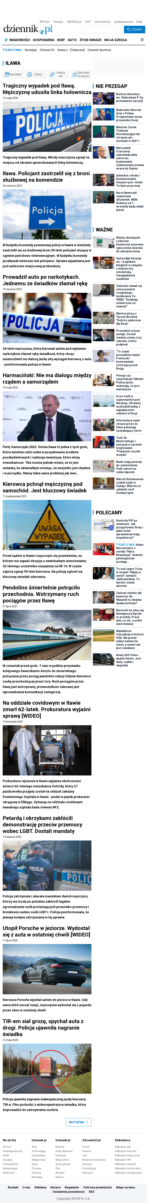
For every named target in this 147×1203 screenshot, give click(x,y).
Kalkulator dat (123, 1146)
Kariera (56, 1187)
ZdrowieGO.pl (102, 21)
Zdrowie (36, 1168)
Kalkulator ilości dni (125, 1151)
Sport (35, 1164)
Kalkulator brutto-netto (128, 1168)
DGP (88, 21)
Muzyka (60, 1172)
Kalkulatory (122, 1140)
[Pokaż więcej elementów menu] (142, 40)
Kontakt (13, 1187)
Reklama (40, 1187)
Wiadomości (39, 1159)
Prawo (86, 1146)
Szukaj (137, 29)
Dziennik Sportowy (99, 50)
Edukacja (61, 1155)
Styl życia (87, 1172)
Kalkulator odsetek (125, 1164)
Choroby (87, 1164)
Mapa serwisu (125, 1187)
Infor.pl (7, 1146)
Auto (34, 1146)
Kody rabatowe (64, 1151)
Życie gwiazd (63, 1164)
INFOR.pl (44, 21)
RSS (91, 1191)
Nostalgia (31, 50)
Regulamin (72, 1187)
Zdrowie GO (47, 50)
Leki (84, 1155)
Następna (76, 1122)
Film (58, 1168)
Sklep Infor (9, 1172)
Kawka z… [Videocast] (71, 50)
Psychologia (89, 1168)
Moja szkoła (62, 1159)
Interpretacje (10, 1168)
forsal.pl (58, 21)
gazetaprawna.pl (123, 21)
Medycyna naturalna (93, 1159)
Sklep (139, 21)
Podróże (36, 1172)
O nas (26, 1187)
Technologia (39, 1151)
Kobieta (60, 1146)
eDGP (6, 1155)
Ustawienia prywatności (69, 1191)
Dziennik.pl (39, 1140)
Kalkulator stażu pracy (127, 1155)
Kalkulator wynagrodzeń (129, 1172)
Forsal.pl (7, 1159)
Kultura (60, 1177)
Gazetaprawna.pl (12, 1151)
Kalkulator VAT (123, 1159)
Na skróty (9, 1140)
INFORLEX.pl (74, 21)
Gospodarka (38, 1155)
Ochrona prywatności (97, 1187)
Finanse (86, 1151)
